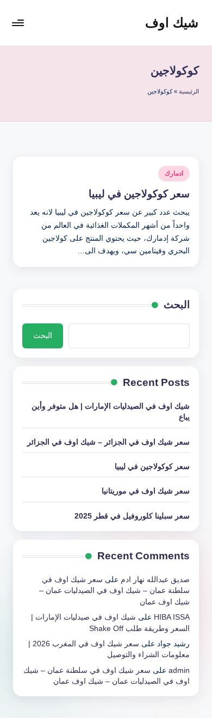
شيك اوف (171, 22)
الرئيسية (189, 91)
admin (179, 670)
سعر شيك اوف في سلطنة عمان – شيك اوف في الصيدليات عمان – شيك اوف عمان (114, 591)
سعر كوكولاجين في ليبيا (139, 193)
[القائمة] (18, 23)
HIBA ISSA (172, 617)
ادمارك (174, 173)
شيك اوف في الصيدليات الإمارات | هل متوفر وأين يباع (111, 411)
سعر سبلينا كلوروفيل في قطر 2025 (132, 516)
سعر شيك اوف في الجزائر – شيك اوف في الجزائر (108, 442)
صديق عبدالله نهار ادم (155, 580)
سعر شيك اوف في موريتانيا (146, 491)
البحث (177, 304)
